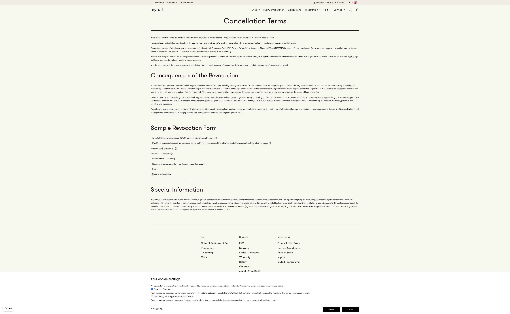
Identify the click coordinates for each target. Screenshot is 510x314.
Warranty (244, 257)
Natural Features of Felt (215, 243)
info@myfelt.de (243, 48)
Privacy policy (156, 308)
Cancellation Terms (288, 243)
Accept (351, 309)
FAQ (241, 243)
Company (207, 252)
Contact (329, 2)
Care (204, 257)
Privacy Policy (285, 252)
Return (243, 262)
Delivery (244, 248)
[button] (350, 9)
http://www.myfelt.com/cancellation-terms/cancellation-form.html (280, 56)
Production (207, 248)
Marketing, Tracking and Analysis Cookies (174, 296)
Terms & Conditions (288, 248)
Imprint (281, 257)
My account (318, 2)
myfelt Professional (288, 262)
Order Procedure (249, 252)
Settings (331, 309)
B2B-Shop (339, 2)
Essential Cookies (162, 289)
